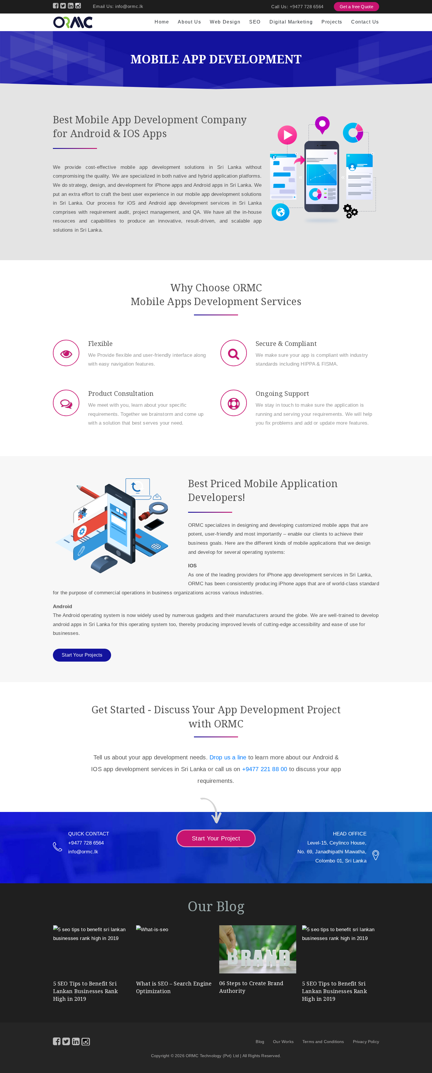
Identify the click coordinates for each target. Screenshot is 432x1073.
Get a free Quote (356, 6)
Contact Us (365, 21)
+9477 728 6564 (307, 6)
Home (162, 21)
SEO (255, 21)
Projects (332, 21)
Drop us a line (228, 757)
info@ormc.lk (129, 6)
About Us (189, 21)
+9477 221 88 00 (264, 769)
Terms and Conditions (323, 1041)
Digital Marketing (291, 21)
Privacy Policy (366, 1041)
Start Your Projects (82, 654)
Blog (260, 1041)
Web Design (225, 21)
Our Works (283, 1041)
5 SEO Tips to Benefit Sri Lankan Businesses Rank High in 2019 (85, 991)
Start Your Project (216, 838)
